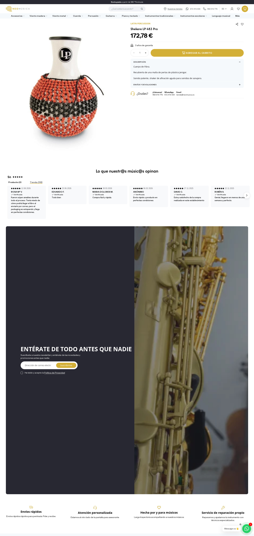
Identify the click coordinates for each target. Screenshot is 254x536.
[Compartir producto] (236, 24)
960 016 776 (212, 9)
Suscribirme (66, 365)
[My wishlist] (238, 9)
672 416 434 (195, 9)
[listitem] (236, 16)
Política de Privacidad (54, 372)
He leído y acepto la (45, 372)
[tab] (12, 182)
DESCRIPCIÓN (139, 62)
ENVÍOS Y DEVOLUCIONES (145, 84)
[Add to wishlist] (242, 24)
